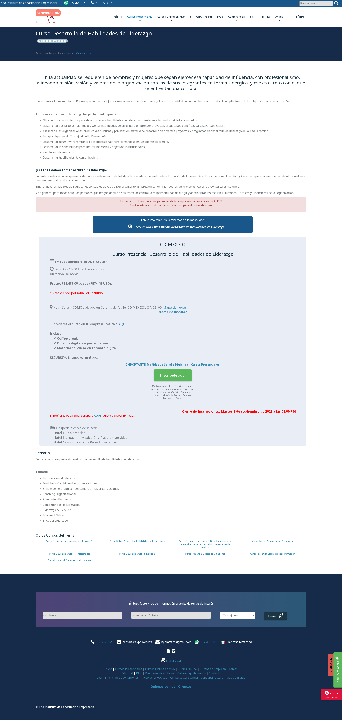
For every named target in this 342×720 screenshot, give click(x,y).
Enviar (273, 616)
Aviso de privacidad (154, 678)
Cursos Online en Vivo (171, 16)
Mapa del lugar (174, 307)
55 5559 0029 (104, 3)
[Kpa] (46, 17)
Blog (139, 673)
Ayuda (279, 16)
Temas (233, 669)
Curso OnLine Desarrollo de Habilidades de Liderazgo (188, 227)
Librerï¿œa (173, 661)
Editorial (127, 673)
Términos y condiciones (123, 678)
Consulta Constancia (184, 678)
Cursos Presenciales (139, 16)
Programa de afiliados (159, 673)
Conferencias (236, 16)
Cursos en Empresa (206, 16)
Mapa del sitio (235, 678)
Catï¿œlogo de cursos (191, 673)
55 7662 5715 (79, 3)
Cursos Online (187, 669)
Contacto (215, 673)
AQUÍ (122, 324)
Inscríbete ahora (338, 671)
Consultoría (260, 16)
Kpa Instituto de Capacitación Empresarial (29, 3)
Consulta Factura (212, 678)
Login (100, 678)
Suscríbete (297, 16)
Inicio (117, 16)
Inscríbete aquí (173, 375)
